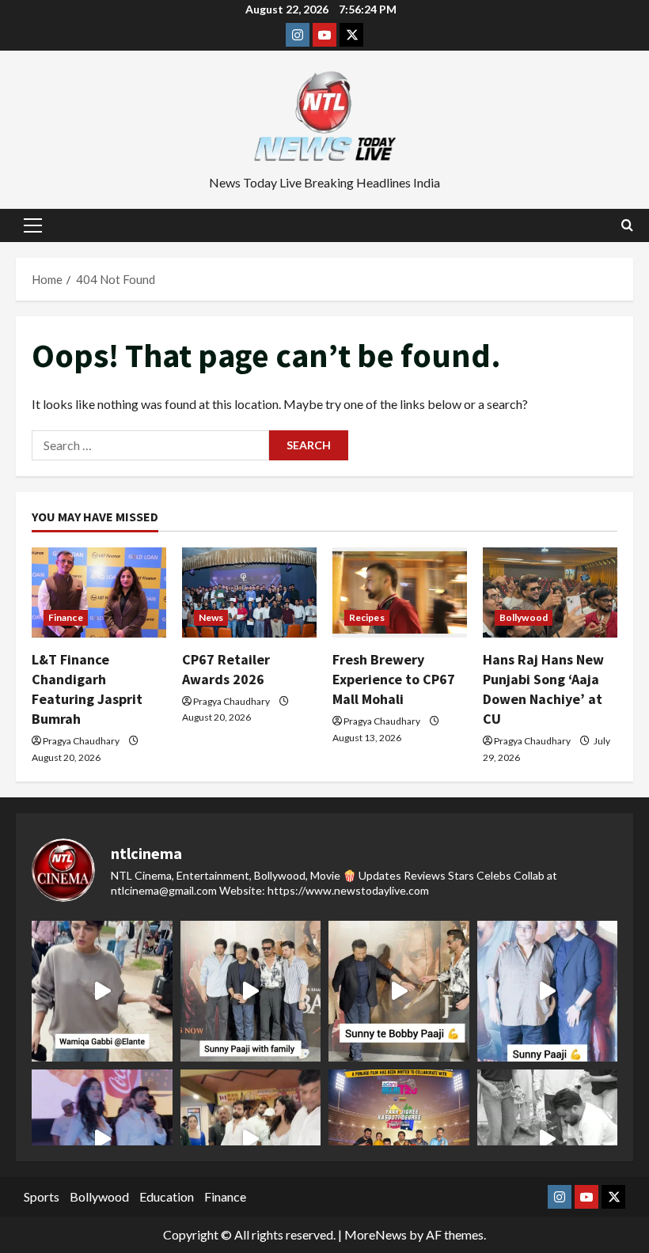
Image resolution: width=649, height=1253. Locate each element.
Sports (41, 1196)
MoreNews (375, 1234)
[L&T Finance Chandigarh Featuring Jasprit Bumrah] (99, 592)
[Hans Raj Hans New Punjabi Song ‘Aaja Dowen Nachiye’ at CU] (550, 592)
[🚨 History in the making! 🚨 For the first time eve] (398, 1139)
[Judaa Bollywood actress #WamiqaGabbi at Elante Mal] (102, 991)
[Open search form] (627, 225)
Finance (65, 617)
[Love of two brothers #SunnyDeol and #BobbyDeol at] (398, 991)
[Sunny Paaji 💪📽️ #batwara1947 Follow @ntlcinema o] (547, 991)
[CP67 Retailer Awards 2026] (249, 592)
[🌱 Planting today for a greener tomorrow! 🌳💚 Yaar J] (547, 1139)
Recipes (367, 617)
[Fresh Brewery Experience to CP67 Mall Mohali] (399, 592)
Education (166, 1196)
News (211, 617)
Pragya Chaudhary (81, 741)
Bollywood (523, 617)
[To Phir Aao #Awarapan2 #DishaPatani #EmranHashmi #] (250, 1139)
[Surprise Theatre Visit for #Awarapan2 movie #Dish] (102, 1139)
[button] (33, 225)
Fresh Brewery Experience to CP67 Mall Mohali (393, 679)
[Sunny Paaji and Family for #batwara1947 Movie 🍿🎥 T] (250, 991)
